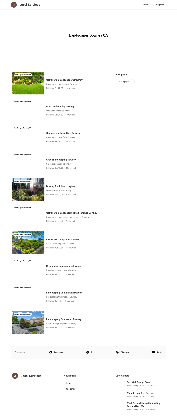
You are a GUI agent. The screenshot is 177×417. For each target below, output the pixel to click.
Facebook (58, 352)
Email (159, 352)
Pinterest (125, 352)
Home (145, 5)
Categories (159, 5)
